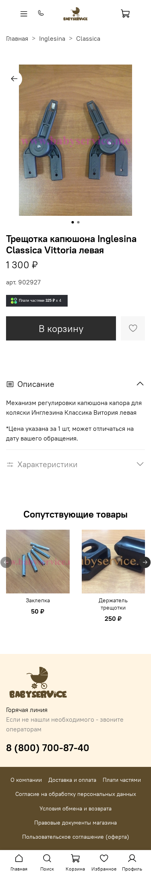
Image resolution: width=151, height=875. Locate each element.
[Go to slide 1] (73, 222)
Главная (17, 38)
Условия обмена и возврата (75, 808)
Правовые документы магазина (75, 822)
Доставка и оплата (72, 779)
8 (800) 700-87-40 (47, 747)
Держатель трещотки (113, 603)
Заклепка (38, 600)
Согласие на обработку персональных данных (75, 794)
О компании (26, 779)
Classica (88, 38)
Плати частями (122, 779)
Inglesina (52, 38)
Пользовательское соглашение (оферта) (75, 836)
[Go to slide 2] (78, 222)
